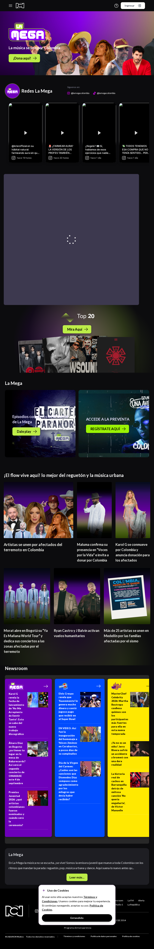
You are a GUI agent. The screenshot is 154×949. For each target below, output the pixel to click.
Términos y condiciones (74, 936)
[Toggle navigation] (10, 5)
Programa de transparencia (77, 927)
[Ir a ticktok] (37, 911)
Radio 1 (119, 904)
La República (134, 904)
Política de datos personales (104, 936)
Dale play (24, 431)
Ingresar (129, 5)
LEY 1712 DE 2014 (117, 920)
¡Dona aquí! (22, 58)
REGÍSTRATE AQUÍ (105, 429)
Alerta (141, 900)
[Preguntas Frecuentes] (116, 6)
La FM (131, 900)
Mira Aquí (74, 329)
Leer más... (77, 877)
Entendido (77, 917)
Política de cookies (131, 936)
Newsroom (117, 900)
